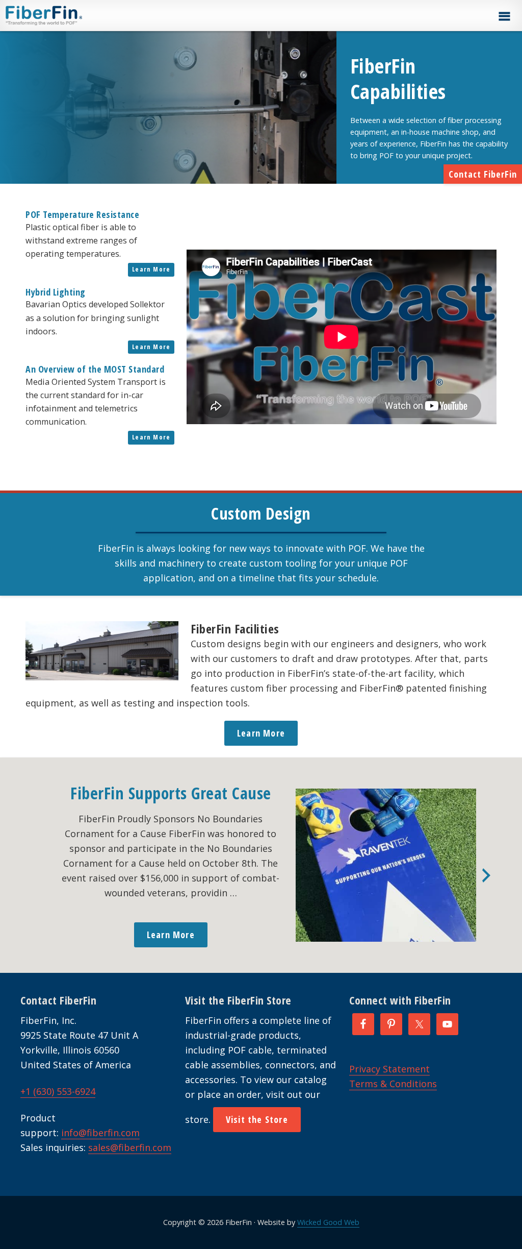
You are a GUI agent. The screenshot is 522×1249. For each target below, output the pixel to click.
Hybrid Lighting (55, 292)
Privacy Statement (389, 1069)
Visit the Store (257, 1119)
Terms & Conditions (393, 1083)
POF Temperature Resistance (82, 214)
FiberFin (63, 15)
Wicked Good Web (328, 1222)
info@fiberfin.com (100, 1132)
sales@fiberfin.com (129, 1147)
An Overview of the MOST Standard (94, 369)
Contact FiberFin (483, 174)
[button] (504, 16)
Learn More (151, 269)
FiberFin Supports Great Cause (170, 793)
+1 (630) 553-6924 (57, 1091)
